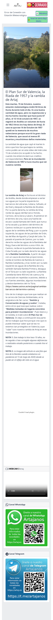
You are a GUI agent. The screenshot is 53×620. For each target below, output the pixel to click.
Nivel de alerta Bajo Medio (39, 19)
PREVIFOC (43, 13)
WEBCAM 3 (14, 468)
